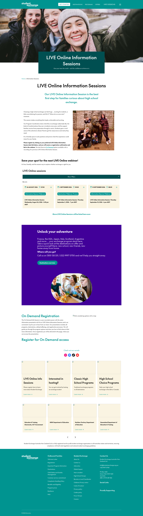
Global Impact (78, 469)
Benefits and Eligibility (54, 484)
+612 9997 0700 (104, 467)
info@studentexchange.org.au (109, 465)
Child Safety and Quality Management (55, 473)
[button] (68, 437)
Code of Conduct (79, 486)
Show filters (71, 177)
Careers (76, 499)
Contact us (77, 462)
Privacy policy (78, 489)
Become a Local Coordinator (82, 479)
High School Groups (80, 476)
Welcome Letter (52, 459)
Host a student (78, 472)
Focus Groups (78, 496)
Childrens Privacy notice (81, 482)
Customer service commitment (57, 478)
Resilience (51, 491)
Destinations (51, 469)
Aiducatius (77, 466)
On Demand (50, 147)
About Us (76, 459)
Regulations (51, 462)
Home (23, 79)
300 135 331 (53, 255)
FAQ (49, 494)
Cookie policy (78, 492)
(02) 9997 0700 (67, 255)
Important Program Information (57, 466)
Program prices (52, 488)
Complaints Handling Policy (56, 481)
